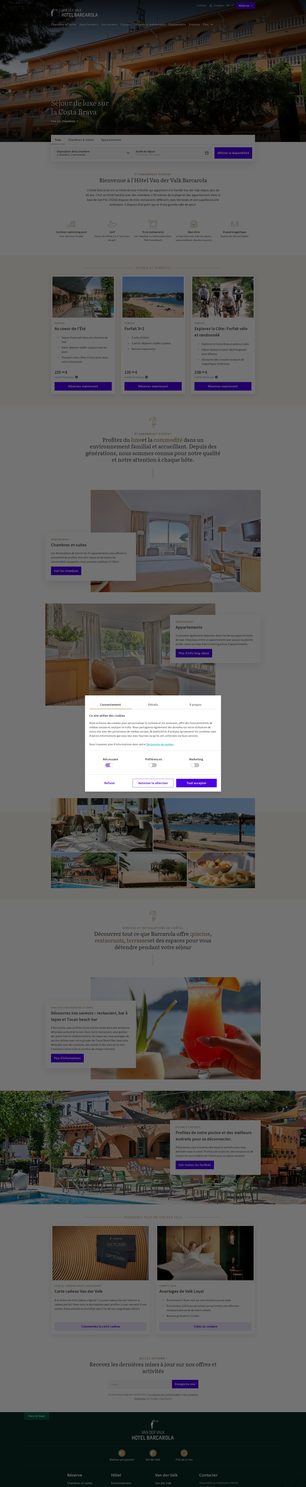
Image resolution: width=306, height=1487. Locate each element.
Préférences (153, 759)
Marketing (196, 759)
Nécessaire (110, 759)
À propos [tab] (195, 705)
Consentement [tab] (110, 705)
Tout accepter (196, 783)
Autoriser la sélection (153, 783)
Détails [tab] (153, 705)
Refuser (109, 783)
